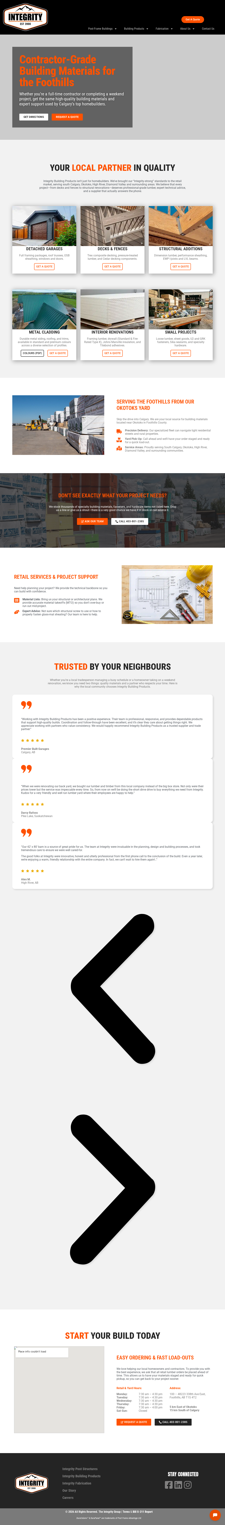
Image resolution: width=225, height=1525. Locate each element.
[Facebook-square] (168, 1484)
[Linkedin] (178, 1484)
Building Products (134, 28)
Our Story (69, 1490)
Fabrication (162, 28)
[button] (112, 989)
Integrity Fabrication (76, 1483)
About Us (185, 28)
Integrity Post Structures (80, 1469)
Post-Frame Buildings (100, 28)
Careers (67, 1498)
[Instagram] (187, 1484)
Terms (126, 1511)
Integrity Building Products (81, 1476)
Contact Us (208, 28)
